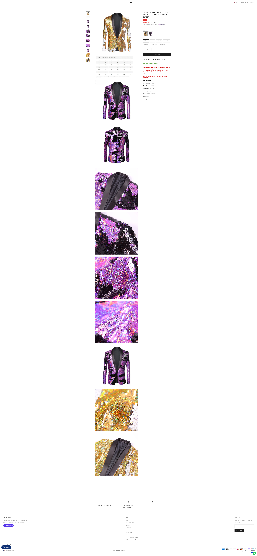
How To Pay (129, 530)
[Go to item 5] (88, 31)
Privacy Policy (129, 532)
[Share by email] (152, 27)
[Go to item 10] (88, 55)
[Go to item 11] (88, 60)
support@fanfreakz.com (128, 507)
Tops (117, 5)
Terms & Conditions (130, 523)
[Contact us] (254, 553)
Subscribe (239, 530)
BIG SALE (111, 5)
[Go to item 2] (88, 17)
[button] (157, 24)
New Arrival (104, 5)
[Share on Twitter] (148, 27)
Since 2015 (123, 550)
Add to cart (156, 54)
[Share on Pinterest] (150, 27)
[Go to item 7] (88, 40)
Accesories (147, 5)
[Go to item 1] (88, 13)
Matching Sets (139, 5)
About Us (128, 525)
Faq (127, 520)
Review (154, 5)
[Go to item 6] (88, 36)
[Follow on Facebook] (4, 544)
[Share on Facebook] (147, 27)
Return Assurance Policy (132, 537)
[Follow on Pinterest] (11, 544)
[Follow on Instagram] (7, 544)
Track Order (128, 535)
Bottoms (123, 5)
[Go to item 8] (88, 45)
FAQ (153, 505)
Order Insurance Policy (131, 540)
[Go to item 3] (88, 21)
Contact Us (128, 527)
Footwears (130, 5)
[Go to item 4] (88, 26)
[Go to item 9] (88, 50)
